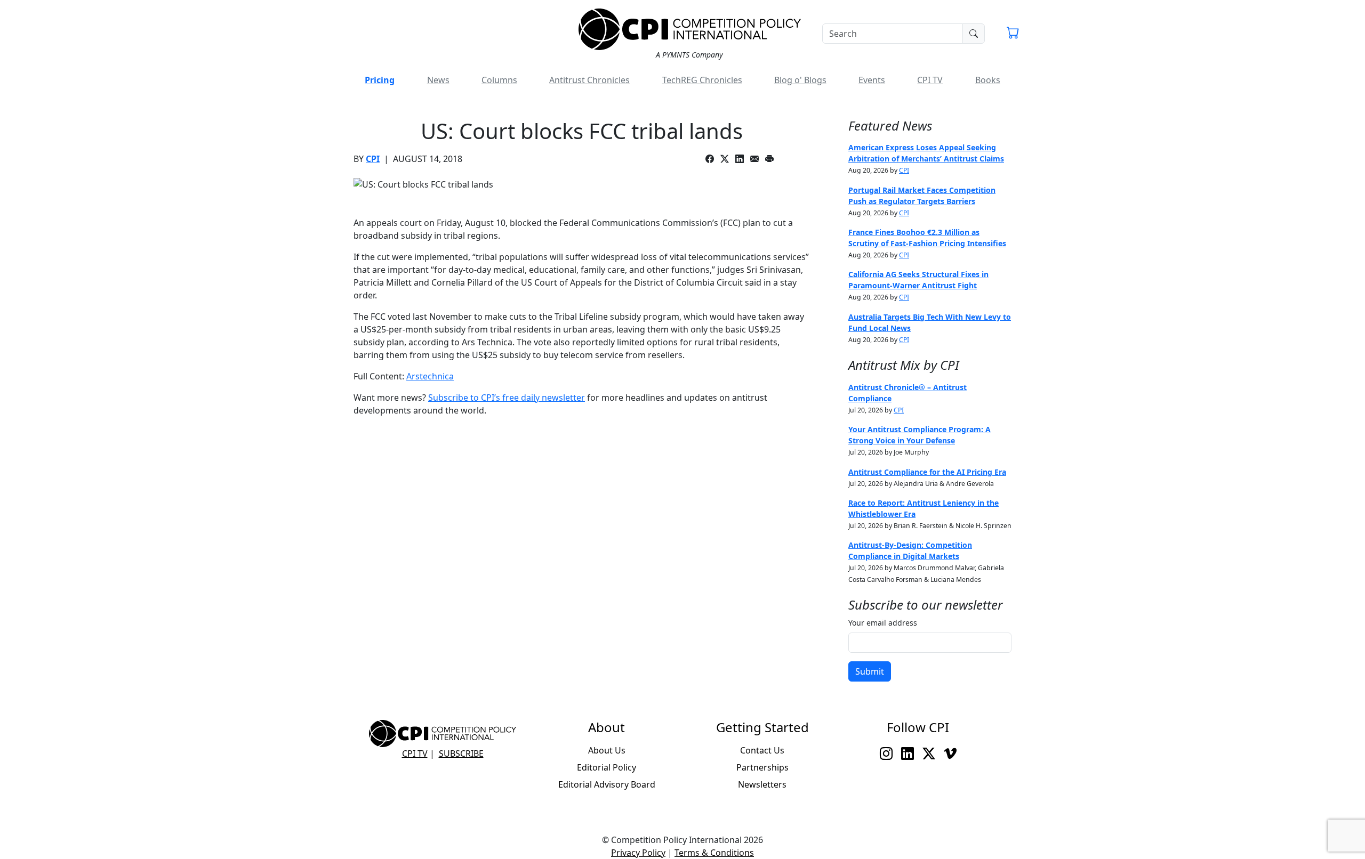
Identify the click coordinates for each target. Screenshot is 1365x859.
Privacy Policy (638, 852)
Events (871, 80)
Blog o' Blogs (800, 80)
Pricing (380, 80)
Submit (869, 671)
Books (987, 80)
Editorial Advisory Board (606, 784)
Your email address (882, 623)
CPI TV (930, 80)
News (438, 80)
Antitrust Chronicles (589, 80)
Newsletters (762, 784)
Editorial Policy (606, 767)
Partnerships (762, 767)
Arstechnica (430, 376)
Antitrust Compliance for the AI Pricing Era (927, 472)
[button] (1013, 34)
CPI (373, 159)
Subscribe (461, 753)
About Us (606, 750)
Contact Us (762, 750)
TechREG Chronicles (702, 80)
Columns (499, 80)
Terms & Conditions (714, 852)
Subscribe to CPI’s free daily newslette (504, 397)
